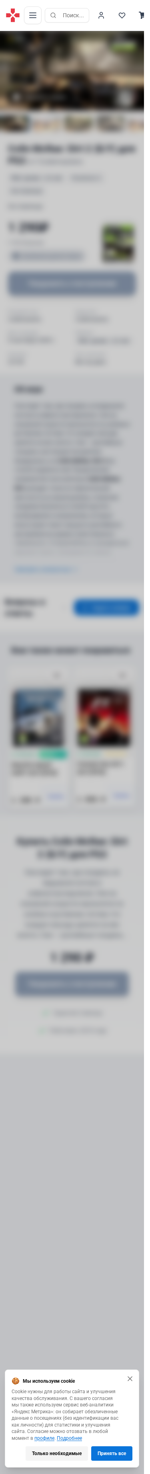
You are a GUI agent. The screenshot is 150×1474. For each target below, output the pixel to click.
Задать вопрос (111, 607)
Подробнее (69, 1438)
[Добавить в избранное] (57, 676)
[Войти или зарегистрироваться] (101, 15)
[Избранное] (122, 15)
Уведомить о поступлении (72, 283)
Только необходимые (57, 1453)
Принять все (112, 1453)
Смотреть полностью (42, 569)
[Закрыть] (130, 1379)
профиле (44, 1438)
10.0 (19, 38)
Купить (56, 796)
